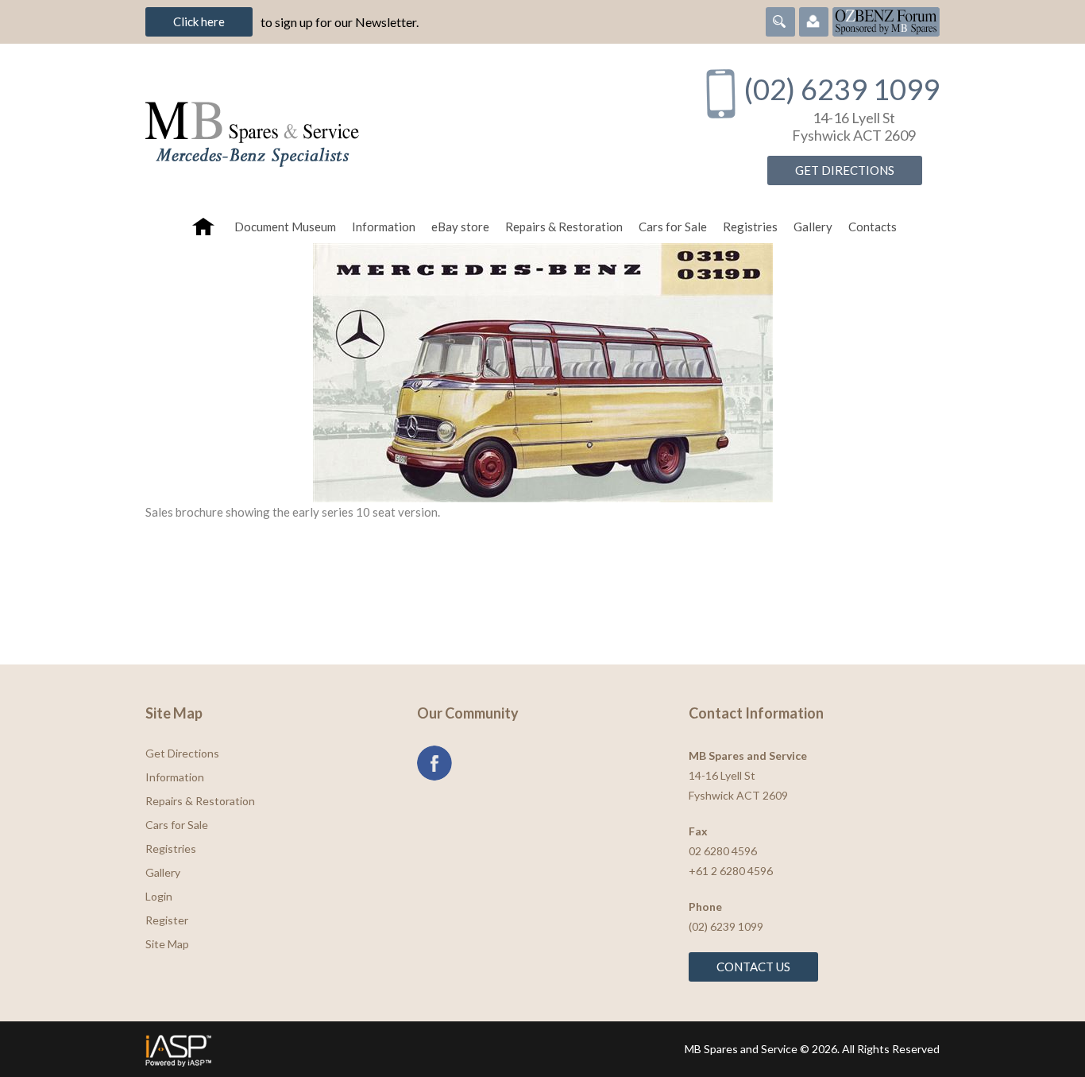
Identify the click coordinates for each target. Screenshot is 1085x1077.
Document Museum (285, 226)
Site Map (167, 944)
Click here (199, 21)
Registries (750, 226)
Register (166, 920)
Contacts (872, 226)
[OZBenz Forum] (886, 20)
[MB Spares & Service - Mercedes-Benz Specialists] (406, 127)
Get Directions (844, 170)
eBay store (460, 226)
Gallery (812, 226)
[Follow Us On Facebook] (434, 763)
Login (158, 896)
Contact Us (753, 966)
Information (383, 226)
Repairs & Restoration (564, 226)
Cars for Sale (673, 226)
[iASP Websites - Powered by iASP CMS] (338, 1049)
